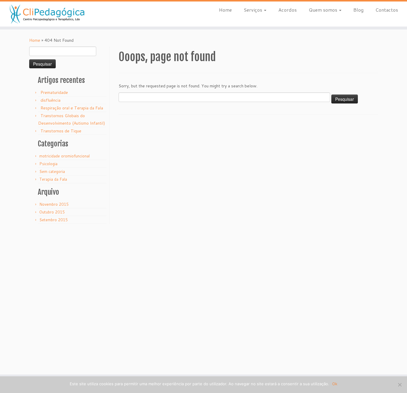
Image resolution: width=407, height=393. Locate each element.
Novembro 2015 (54, 204)
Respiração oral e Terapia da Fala (72, 108)
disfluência (50, 100)
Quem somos (323, 9)
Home (225, 9)
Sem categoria (52, 171)
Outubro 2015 (52, 212)
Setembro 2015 (53, 219)
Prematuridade (54, 92)
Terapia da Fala (53, 179)
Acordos (287, 9)
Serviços (253, 9)
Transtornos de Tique (61, 131)
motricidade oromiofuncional (64, 156)
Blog (358, 9)
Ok (334, 383)
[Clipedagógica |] (47, 14)
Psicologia (48, 163)
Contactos (386, 9)
